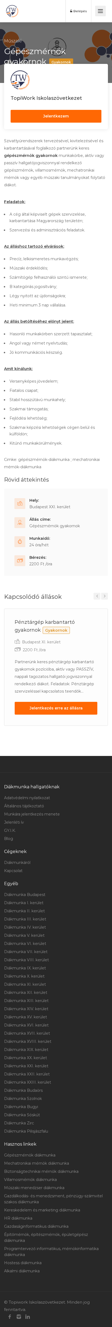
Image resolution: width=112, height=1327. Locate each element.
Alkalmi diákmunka (22, 1271)
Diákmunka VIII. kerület (26, 959)
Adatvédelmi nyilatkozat (27, 797)
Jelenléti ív (14, 822)
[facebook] (9, 1316)
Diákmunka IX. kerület (25, 968)
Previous (97, 596)
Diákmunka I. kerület (23, 902)
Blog (8, 838)
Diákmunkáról (17, 862)
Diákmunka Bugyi (21, 1106)
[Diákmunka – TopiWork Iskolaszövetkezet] (12, 11)
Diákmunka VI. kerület (25, 943)
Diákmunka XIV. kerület (26, 1008)
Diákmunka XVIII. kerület (27, 1041)
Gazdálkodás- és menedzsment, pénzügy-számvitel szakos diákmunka (53, 1198)
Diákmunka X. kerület (24, 976)
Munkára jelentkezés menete (32, 814)
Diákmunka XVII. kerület (27, 1033)
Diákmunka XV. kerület (25, 1017)
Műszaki (12, 41)
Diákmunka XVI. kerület (26, 1025)
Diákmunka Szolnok (23, 1098)
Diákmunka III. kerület (25, 919)
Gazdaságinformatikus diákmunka (36, 1226)
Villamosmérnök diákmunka (30, 1179)
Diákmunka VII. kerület (26, 951)
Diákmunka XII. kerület (25, 992)
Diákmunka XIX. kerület (26, 1049)
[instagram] (18, 1316)
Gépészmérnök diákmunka (29, 1155)
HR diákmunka (18, 1218)
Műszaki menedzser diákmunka (34, 1187)
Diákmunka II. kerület (24, 911)
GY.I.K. (10, 830)
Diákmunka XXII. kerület (27, 1074)
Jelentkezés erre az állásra (56, 708)
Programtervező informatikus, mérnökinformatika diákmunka (51, 1251)
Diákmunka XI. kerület (25, 984)
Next (104, 596)
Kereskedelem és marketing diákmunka (42, 1210)
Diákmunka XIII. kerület (26, 1000)
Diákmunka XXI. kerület (26, 1066)
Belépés (80, 11)
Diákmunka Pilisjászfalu (26, 1131)
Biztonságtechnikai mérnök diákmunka (41, 1171)
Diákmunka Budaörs (23, 1090)
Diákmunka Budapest (24, 894)
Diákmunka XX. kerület (25, 1057)
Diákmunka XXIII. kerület (27, 1082)
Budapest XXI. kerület (49, 506)
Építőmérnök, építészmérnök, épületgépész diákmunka (46, 1237)
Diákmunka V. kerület (24, 935)
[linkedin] (27, 1316)
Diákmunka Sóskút (22, 1114)
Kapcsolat (13, 870)
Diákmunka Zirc (19, 1123)
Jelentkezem (56, 116)
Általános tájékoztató (24, 806)
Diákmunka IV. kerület (25, 927)
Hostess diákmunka (23, 1262)
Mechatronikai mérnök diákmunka (36, 1163)
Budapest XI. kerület (41, 642)
